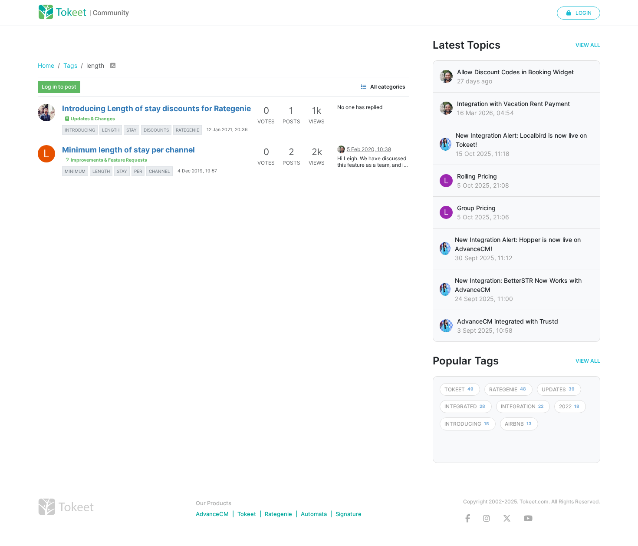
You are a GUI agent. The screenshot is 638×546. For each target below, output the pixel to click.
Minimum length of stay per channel (128, 149)
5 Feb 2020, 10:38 (369, 149)
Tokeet (246, 513)
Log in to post (59, 86)
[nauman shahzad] (46, 112)
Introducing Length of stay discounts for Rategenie (156, 108)
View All (588, 45)
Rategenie (278, 513)
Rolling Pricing (477, 176)
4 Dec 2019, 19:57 (197, 171)
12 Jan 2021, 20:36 (227, 129)
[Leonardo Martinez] (446, 108)
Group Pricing (476, 208)
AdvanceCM (212, 513)
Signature (348, 513)
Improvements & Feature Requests (108, 160)
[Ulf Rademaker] (446, 76)
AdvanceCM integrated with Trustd (507, 321)
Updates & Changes (92, 119)
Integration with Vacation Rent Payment (513, 103)
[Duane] (341, 148)
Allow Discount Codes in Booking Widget (515, 72)
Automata (314, 513)
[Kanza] (445, 144)
